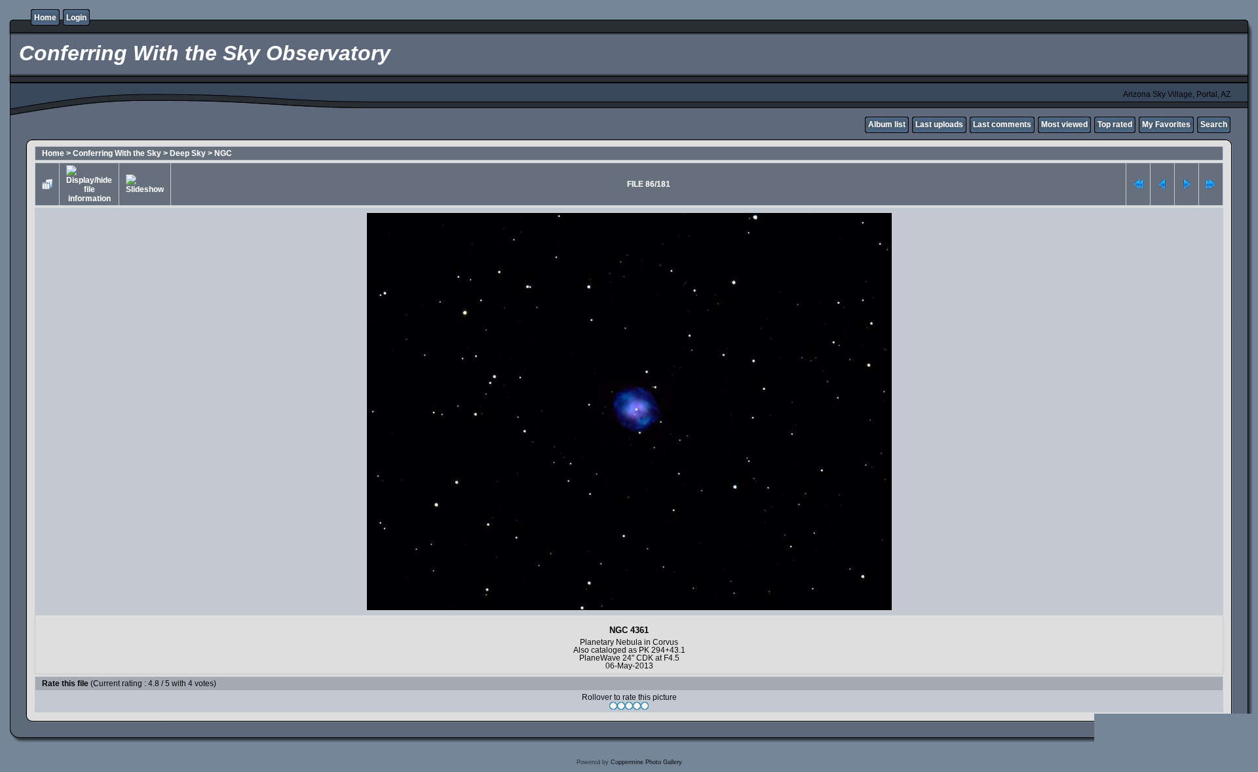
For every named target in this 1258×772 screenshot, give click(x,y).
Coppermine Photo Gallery (646, 762)
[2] (621, 706)
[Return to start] (1138, 184)
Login (76, 17)
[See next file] (1186, 184)
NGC (223, 153)
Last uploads (939, 124)
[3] (629, 706)
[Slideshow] (144, 184)
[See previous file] (1162, 184)
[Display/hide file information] (89, 184)
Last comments (1002, 124)
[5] (645, 706)
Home (45, 17)
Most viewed (1064, 124)
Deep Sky (188, 153)
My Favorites (1166, 124)
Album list (886, 124)
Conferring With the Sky (117, 153)
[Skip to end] (1211, 184)
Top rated (1114, 124)
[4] (637, 706)
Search (1213, 124)
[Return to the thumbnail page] (47, 184)
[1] (613, 706)
